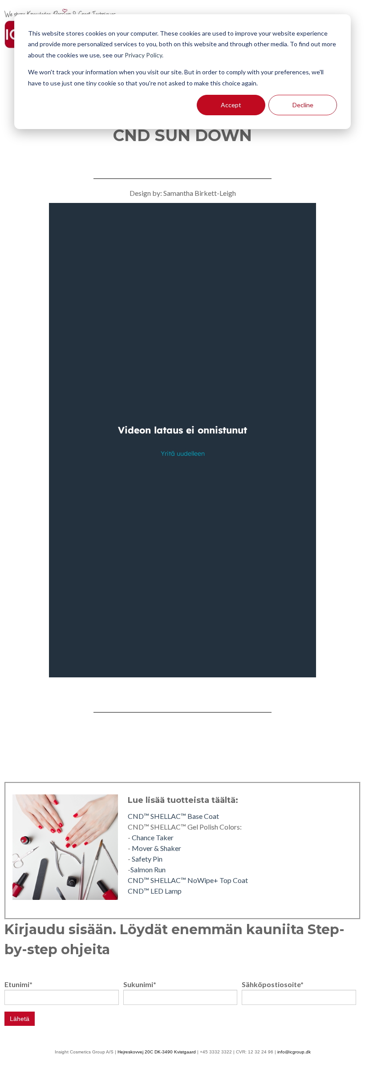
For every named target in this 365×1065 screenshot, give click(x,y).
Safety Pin (147, 858)
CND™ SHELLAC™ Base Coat (173, 816)
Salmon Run (148, 869)
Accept (231, 105)
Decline (302, 105)
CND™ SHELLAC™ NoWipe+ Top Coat (188, 880)
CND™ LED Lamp (155, 891)
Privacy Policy (143, 55)
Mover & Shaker (156, 848)
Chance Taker (153, 837)
